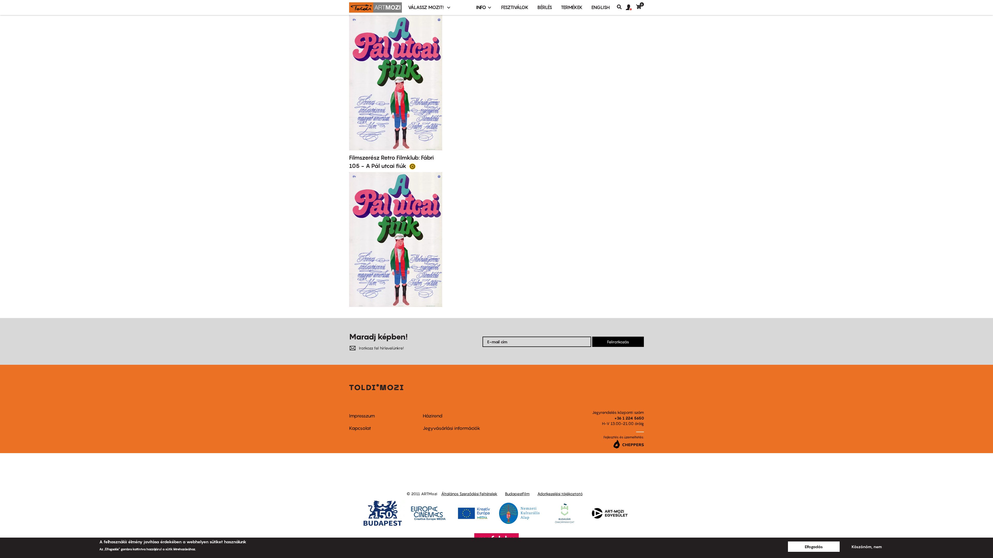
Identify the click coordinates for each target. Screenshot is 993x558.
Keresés (621, 7)
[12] (412, 166)
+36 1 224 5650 (629, 418)
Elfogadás (814, 546)
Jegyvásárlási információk (451, 428)
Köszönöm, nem (867, 546)
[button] (631, 7)
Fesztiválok (515, 7)
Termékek (572, 7)
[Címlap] (375, 7)
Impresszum (362, 416)
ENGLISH (600, 7)
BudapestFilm (517, 493)
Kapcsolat (360, 428)
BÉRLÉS (544, 7)
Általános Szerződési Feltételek (469, 493)
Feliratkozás (618, 341)
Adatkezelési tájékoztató (560, 493)
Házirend (432, 416)
